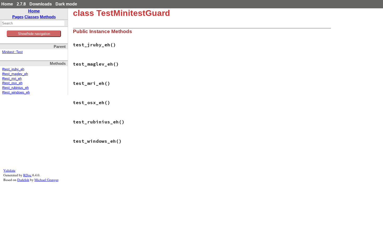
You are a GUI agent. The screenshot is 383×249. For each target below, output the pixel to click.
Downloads (40, 4)
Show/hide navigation (34, 34)
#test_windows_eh (16, 92)
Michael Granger (46, 179)
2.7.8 (21, 4)
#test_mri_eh (12, 78)
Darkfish (23, 179)
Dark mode (66, 4)
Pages (17, 17)
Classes (31, 17)
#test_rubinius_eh (15, 88)
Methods (48, 17)
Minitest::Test (12, 52)
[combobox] (33, 23)
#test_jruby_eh (13, 69)
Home (7, 4)
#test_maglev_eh (15, 74)
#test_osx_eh (12, 83)
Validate (9, 170)
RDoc (27, 175)
